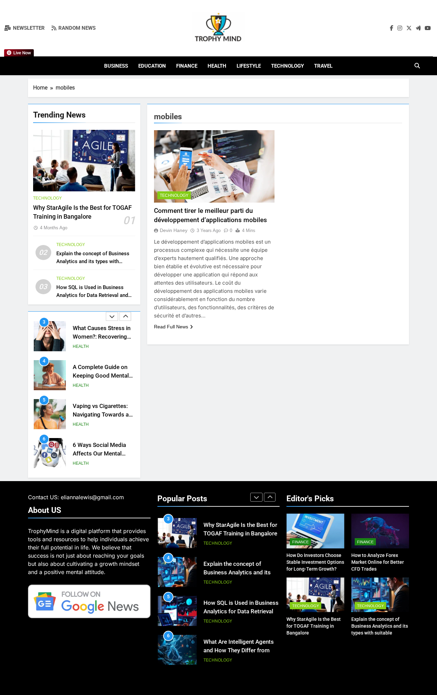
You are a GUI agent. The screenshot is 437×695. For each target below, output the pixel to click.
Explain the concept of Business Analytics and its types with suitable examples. (92, 261)
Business (116, 66)
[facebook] (391, 28)
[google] (418, 28)
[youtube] (428, 28)
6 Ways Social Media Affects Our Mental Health (99, 453)
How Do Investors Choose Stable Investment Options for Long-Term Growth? (315, 562)
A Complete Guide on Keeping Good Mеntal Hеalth (101, 375)
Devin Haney (173, 230)
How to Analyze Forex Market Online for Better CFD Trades (377, 562)
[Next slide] (125, 316)
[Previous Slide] (112, 316)
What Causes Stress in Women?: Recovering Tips (101, 337)
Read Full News (171, 326)
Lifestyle (249, 66)
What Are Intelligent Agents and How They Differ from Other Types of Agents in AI (238, 650)
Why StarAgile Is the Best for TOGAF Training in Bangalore (313, 626)
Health (217, 66)
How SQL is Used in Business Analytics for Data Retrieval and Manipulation (92, 295)
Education (152, 66)
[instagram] (399, 28)
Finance (186, 66)
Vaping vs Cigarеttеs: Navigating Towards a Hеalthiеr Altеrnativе (101, 414)
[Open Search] (417, 65)
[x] (409, 28)
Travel (323, 66)
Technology (287, 66)
